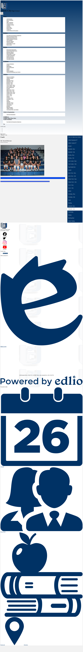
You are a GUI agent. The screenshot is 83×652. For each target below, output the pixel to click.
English (8, 65)
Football (8, 88)
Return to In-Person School (12, 36)
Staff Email (5, 129)
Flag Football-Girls (10, 87)
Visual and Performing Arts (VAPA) (13, 72)
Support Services (10, 23)
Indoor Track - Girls (10, 90)
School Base (9, 27)
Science (8, 68)
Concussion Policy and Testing (12, 109)
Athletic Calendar (10, 78)
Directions (26, 644)
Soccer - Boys (9, 94)
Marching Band (10, 107)
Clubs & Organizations (11, 114)
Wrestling (8, 101)
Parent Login (5, 128)
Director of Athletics (10, 76)
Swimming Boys (10, 97)
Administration (9, 18)
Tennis (8, 100)
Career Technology (10, 63)
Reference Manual (10, 41)
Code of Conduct (10, 42)
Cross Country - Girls (11, 86)
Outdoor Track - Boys (11, 92)
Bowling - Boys (10, 82)
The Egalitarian (9, 40)
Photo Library (9, 44)
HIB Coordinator (10, 22)
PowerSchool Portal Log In (12, 37)
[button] (5, 16)
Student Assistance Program (12, 39)
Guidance (8, 25)
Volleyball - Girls (10, 103)
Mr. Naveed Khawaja (6, 140)
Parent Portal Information (11, 49)
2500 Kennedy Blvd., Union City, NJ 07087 (27, 375)
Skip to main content (4, 2)
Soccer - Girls (9, 95)
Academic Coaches (10, 24)
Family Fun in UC (10, 56)
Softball (8, 96)
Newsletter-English (10, 57)
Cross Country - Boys (11, 85)
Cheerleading (9, 104)
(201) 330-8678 (42, 375)
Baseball (8, 79)
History (8, 69)
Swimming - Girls (10, 99)
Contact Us (9, 29)
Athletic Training (10, 108)
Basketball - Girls (10, 81)
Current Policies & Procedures (12, 30)
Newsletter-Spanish (10, 59)
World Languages (10, 70)
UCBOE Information (11, 55)
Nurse (8, 21)
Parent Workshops (10, 53)
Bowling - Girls (10, 83)
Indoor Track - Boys (10, 89)
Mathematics (9, 66)
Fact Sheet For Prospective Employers (14, 35)
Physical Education (10, 67)
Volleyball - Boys (10, 102)
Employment (5, 253)
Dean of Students (10, 20)
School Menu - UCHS (11, 43)
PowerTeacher (5, 130)
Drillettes (8, 106)
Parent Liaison (9, 28)
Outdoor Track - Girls (11, 93)
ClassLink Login (6, 131)
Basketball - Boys (10, 80)
